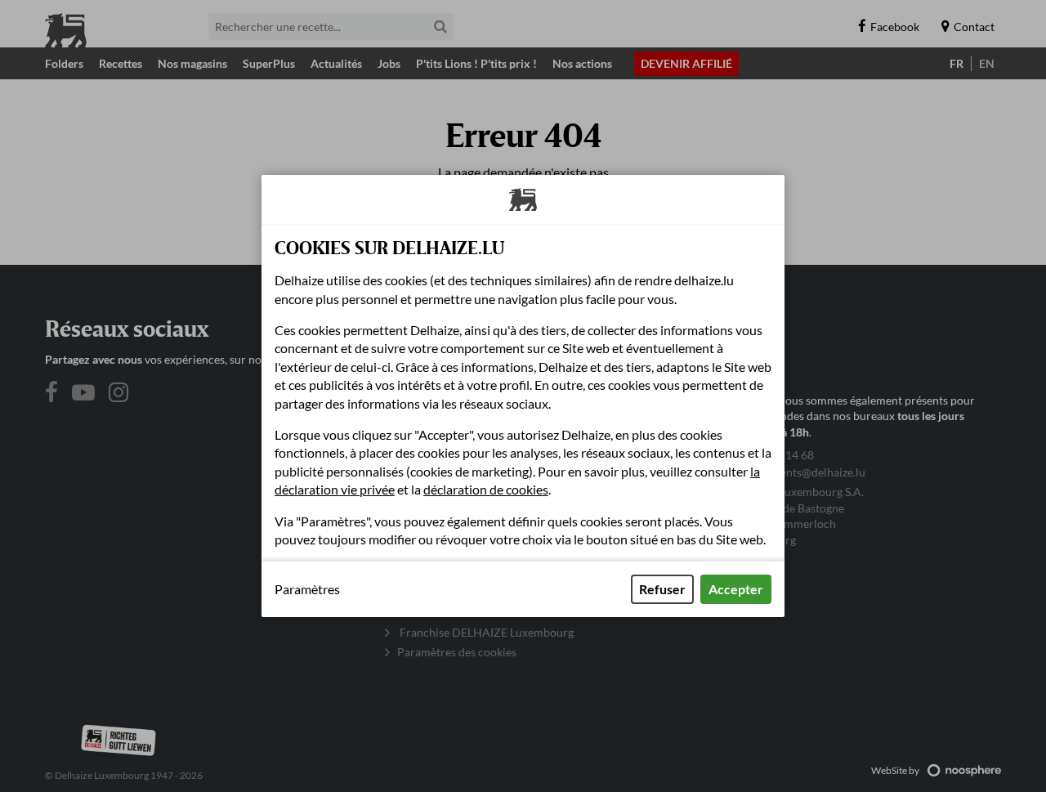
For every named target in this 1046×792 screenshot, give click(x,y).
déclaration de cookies (485, 489)
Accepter (736, 589)
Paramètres (307, 589)
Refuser (662, 589)
